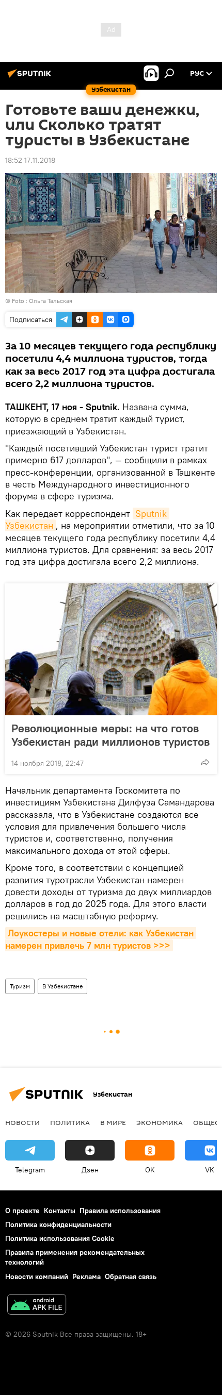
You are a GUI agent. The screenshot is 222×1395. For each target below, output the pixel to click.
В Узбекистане (62, 986)
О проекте (22, 1210)
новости (22, 1122)
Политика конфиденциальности (58, 1224)
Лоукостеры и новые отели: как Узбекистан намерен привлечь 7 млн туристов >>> (100, 939)
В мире (113, 1122)
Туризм (20, 986)
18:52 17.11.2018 (30, 160)
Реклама (86, 1276)
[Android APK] (37, 1305)
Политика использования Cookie (60, 1238)
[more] (205, 762)
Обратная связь (130, 1276)
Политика (70, 1122)
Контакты (59, 1210)
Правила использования (120, 1210)
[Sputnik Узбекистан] (31, 77)
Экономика (159, 1122)
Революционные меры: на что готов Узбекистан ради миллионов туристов (110, 734)
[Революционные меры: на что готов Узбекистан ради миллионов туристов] (111, 649)
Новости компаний (36, 1276)
